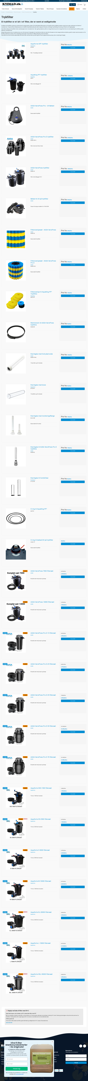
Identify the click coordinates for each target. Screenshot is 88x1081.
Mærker (78, 8)
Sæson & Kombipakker (17, 8)
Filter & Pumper (50, 8)
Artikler (84, 8)
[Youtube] (84, 1046)
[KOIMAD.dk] (12, 4)
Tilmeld (76, 1062)
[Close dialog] (52, 1042)
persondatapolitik (20, 1074)
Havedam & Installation (61, 8)
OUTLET (72, 8)
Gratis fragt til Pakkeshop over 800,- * (27, 0)
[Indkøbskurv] (85, 5)
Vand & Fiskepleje (29, 8)
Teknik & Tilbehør (40, 8)
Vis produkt (72, 47)
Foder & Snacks (5, 8)
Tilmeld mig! (16, 1069)
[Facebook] (80, 1046)
